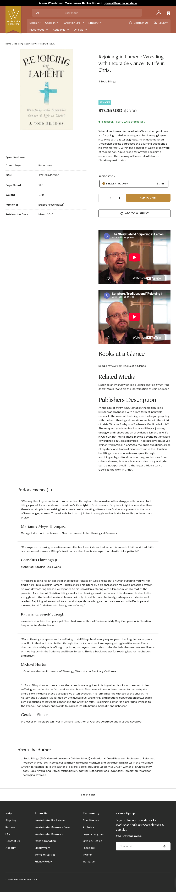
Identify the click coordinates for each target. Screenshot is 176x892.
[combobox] (87, 13)
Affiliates (88, 827)
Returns (10, 827)
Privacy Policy (43, 861)
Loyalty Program (93, 834)
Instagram (89, 861)
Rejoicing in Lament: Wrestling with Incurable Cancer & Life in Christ (35, 44)
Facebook (89, 848)
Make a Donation (45, 841)
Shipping (11, 820)
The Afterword (92, 820)
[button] (168, 12)
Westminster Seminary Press (52, 827)
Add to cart (148, 197)
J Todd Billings (107, 81)
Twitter (87, 854)
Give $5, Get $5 (92, 841)
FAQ (8, 834)
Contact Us (13, 841)
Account (11, 848)
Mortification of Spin (144, 389)
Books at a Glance (134, 366)
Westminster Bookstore (50, 820)
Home (8, 44)
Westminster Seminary (49, 834)
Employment (42, 848)
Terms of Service (45, 854)
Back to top (88, 794)
